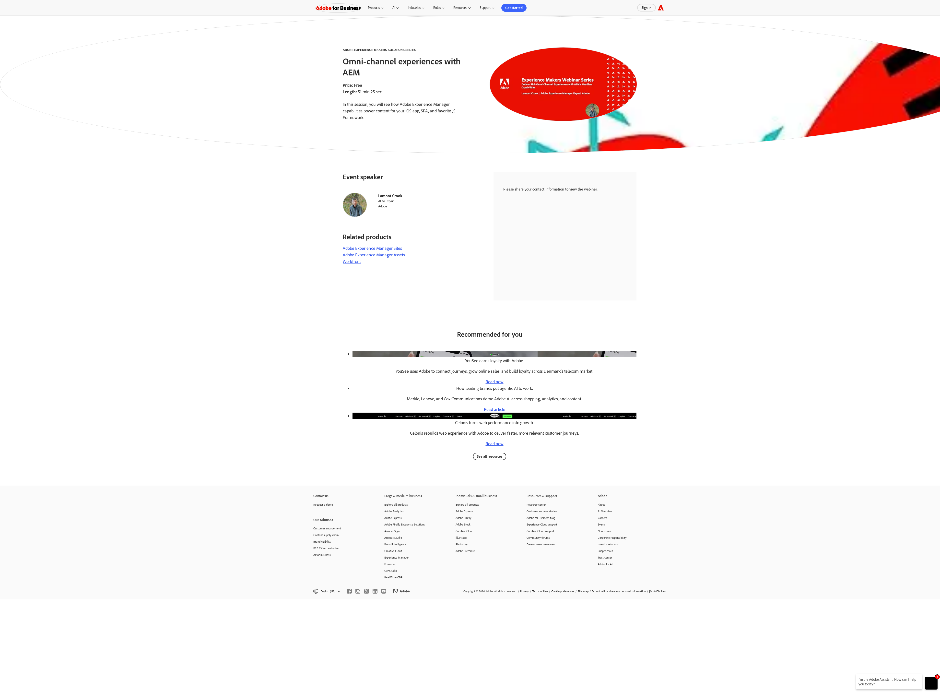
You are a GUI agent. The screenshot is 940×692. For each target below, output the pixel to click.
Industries (414, 7)
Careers (602, 518)
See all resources (489, 456)
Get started (514, 7)
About (601, 504)
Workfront (352, 261)
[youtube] (383, 591)
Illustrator (461, 537)
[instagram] (357, 591)
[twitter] (366, 591)
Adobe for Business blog (541, 518)
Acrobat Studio (393, 537)
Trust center (605, 557)
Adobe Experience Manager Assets (374, 255)
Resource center (536, 504)
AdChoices (659, 591)
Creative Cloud (393, 551)
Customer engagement (327, 528)
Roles (437, 7)
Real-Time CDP (393, 577)
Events (602, 524)
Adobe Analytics (394, 511)
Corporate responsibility (612, 537)
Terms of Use (540, 591)
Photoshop (462, 544)
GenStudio (390, 571)
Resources (460, 7)
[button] (326, 591)
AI (393, 7)
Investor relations (608, 544)
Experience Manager (396, 557)
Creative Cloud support (540, 531)
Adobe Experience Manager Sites (372, 248)
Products (374, 7)
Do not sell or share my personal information (619, 591)
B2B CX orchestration (326, 548)
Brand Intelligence (395, 544)
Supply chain (605, 551)
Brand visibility (322, 541)
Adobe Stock (463, 524)
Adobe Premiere (465, 551)
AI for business (322, 555)
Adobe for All (605, 564)
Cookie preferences (562, 591)
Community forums (538, 537)
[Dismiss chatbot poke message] (852, 677)
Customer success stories (542, 511)
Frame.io (389, 564)
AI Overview (605, 511)
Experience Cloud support (542, 524)
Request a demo (323, 504)
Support (485, 7)
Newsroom (604, 531)
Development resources (541, 544)
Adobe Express (393, 518)
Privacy (524, 591)
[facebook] (349, 591)
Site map (583, 591)
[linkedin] (375, 591)
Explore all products (396, 504)
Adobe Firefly (463, 518)
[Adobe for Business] (661, 7)
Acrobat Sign (392, 531)
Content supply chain (326, 535)
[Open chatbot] (931, 683)
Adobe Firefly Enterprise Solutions (404, 524)
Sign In (646, 7)
